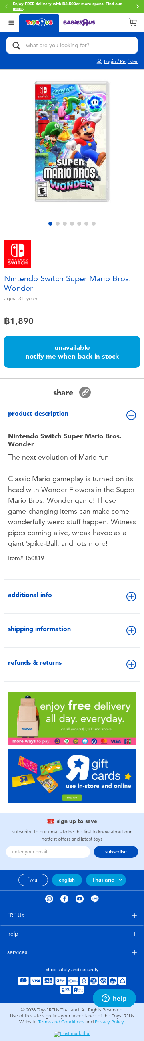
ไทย (33, 880)
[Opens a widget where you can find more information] (114, 999)
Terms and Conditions (61, 1022)
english (67, 880)
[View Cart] (133, 22)
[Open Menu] (11, 22)
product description (38, 413)
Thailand (103, 879)
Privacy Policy (109, 1022)
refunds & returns (35, 662)
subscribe (116, 852)
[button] (137, 6)
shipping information (39, 629)
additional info (30, 595)
